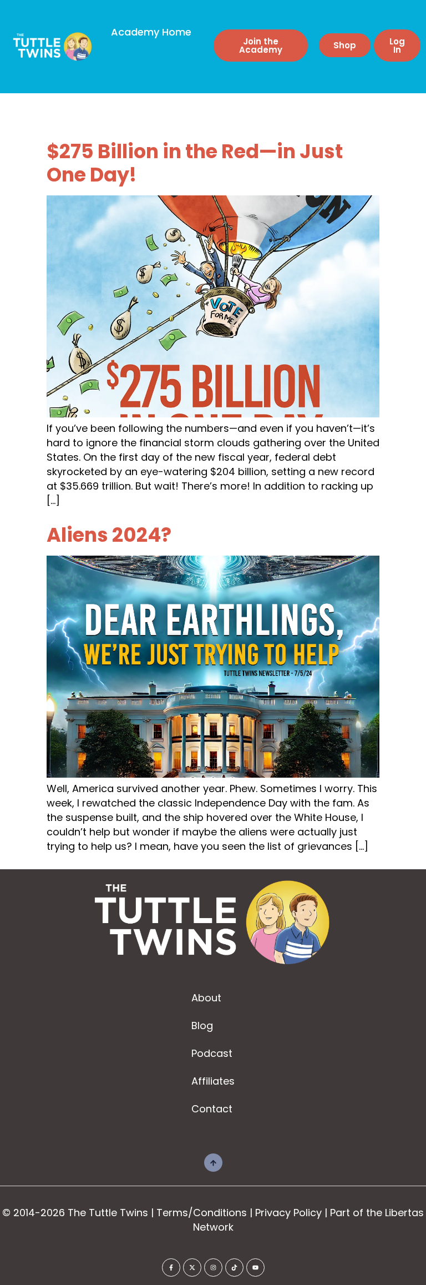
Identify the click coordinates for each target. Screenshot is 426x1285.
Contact (211, 1109)
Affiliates (213, 1081)
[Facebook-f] (171, 1267)
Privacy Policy (288, 1213)
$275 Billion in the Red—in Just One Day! (195, 163)
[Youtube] (255, 1267)
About (206, 998)
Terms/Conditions (201, 1213)
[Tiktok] (234, 1267)
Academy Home (151, 32)
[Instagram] (213, 1267)
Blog (202, 1025)
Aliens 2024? (109, 534)
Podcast (211, 1053)
